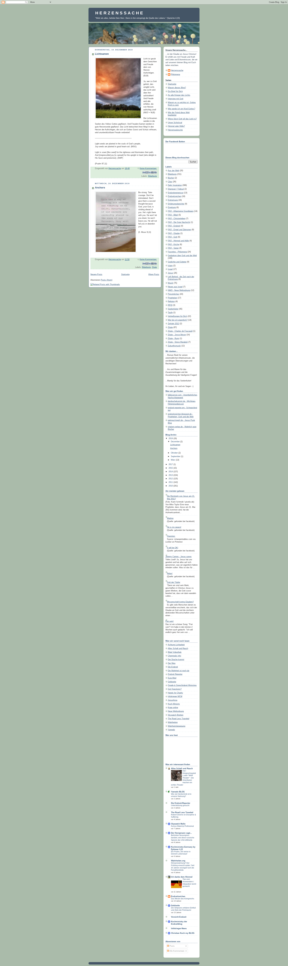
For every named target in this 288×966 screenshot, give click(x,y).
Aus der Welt (173, 171)
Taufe (170, 313)
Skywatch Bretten (175, 715)
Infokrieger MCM (175, 696)
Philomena (175, 74)
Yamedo (171, 730)
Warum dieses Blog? (177, 88)
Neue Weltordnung (176, 711)
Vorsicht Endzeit (178, 917)
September (176, 456)
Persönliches (173, 294)
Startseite (125, 274)
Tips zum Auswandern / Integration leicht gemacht (189, 882)
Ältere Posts (153, 274)
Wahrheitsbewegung (176, 726)
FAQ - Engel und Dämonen (179, 230)
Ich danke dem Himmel (181, 877)
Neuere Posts (96, 274)
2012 (171, 479)
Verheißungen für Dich (177, 316)
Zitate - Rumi (173, 338)
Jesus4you (172, 700)
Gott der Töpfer (173, 582)
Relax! (169, 573)
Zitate (154, 267)
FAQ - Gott (172, 237)
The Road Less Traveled (178, 719)
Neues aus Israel (175, 287)
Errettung (172, 207)
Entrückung (173, 200)
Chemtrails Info (174, 656)
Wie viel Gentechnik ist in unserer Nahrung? (181, 795)
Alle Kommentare (176, 951)
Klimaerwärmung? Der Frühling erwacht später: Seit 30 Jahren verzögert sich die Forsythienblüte (182, 866)
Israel (170, 269)
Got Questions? (175, 689)
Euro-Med (172, 678)
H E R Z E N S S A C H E (119, 12)
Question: (171, 536)
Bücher (171, 178)
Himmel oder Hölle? (176, 126)
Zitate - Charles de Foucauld (180, 331)
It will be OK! (172, 548)
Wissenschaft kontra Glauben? (180, 602)
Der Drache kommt (176, 660)
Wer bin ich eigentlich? (178, 320)
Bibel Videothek (175, 652)
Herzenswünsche (175, 130)
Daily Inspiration (175, 185)
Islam (170, 266)
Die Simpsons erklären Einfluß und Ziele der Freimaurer (183, 909)
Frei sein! (169, 621)
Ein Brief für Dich (175, 91)
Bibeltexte (152, 176)
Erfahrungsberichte (176, 204)
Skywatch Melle (178, 824)
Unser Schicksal (175, 123)
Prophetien (172, 298)
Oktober (174, 453)
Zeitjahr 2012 (173, 324)
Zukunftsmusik (174, 346)
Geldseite (172, 682)
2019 (171, 438)
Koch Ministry (174, 704)
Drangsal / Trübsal (176, 189)
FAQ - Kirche (173, 244)
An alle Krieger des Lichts (179, 95)
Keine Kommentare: (148, 168)
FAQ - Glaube (174, 233)
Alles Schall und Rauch (178, 648)
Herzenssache (177, 70)
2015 (171, 468)
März (173, 460)
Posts (172, 946)
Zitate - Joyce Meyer (177, 335)
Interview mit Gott (175, 99)
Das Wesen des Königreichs (182, 899)
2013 (171, 475)
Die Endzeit (173, 667)
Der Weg (171, 663)
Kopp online (173, 708)
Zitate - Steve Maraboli (178, 342)
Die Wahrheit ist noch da (178, 671)
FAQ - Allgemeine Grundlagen (181, 211)
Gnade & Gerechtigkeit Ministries (182, 685)
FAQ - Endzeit (174, 226)
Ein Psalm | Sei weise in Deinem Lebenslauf (180, 853)
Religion (171, 301)
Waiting (170, 518)
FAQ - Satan (173, 248)
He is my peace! (174, 527)
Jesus (170, 273)
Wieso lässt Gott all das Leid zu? (182, 119)
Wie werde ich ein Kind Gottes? (181, 109)
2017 (171, 464)
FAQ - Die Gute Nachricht (179, 222)
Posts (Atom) (106, 280)
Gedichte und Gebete (177, 262)
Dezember (175, 442)
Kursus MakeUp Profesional (182, 826)
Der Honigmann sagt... (181, 833)
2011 (171, 482)
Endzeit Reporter (175, 674)
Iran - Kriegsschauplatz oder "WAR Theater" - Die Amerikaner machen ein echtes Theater (183, 778)
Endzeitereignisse (175, 193)
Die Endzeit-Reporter (180, 803)
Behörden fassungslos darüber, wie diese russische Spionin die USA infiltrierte (182, 837)
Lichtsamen (102, 53)
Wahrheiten (173, 722)
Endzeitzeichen (174, 196)
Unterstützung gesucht (180, 805)
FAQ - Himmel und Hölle (178, 241)
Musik (170, 283)
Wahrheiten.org (178, 861)
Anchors (100, 187)
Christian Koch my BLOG (182, 933)
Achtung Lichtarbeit (176, 645)
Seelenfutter (173, 309)
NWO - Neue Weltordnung (179, 290)
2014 (171, 472)
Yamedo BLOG (178, 792)
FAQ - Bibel (173, 215)
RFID (170, 305)
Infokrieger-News (179, 928)
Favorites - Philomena (177, 252)
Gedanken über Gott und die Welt (182, 256)
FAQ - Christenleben (176, 219)
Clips (170, 182)
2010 (171, 486)
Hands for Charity (175, 693)
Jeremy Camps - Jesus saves (178, 557)
